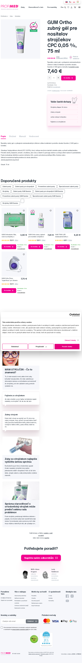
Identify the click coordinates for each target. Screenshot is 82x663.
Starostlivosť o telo (35, 7)
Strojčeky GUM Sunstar (10, 203)
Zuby (22, 7)
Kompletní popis (73, 67)
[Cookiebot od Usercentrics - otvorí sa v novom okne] (71, 314)
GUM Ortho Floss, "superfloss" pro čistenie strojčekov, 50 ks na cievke (10, 279)
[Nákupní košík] (75, 7)
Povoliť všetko (67, 346)
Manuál (22, 136)
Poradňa (34, 595)
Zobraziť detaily (70, 340)
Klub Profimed (36, 605)
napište (46, 538)
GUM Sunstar (56, 90)
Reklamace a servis (37, 603)
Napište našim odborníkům (39, 558)
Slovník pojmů (36, 600)
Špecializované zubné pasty (68, 186)
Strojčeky (17, 16)
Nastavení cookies (19, 608)
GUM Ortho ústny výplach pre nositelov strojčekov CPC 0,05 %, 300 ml (36, 236)
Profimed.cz (4, 16)
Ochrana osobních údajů (21, 605)
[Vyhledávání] (65, 7)
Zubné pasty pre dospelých (24, 186)
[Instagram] (72, 596)
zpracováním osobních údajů (20, 629)
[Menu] (79, 7)
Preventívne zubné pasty (46, 186)
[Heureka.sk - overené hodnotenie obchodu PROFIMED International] (46, 639)
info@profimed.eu (6, 597)
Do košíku (67, 78)
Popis (3, 136)
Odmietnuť (15, 346)
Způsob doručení (19, 598)
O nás (50, 595)
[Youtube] (67, 600)
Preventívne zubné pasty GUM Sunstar (15, 196)
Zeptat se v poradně (6, 600)
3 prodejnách (56, 87)
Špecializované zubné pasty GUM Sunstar (47, 196)
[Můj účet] (71, 7)
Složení (12, 136)
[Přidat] (58, 78)
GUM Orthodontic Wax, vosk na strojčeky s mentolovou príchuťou (9, 236)
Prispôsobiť (40, 346)
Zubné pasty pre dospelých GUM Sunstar (49, 191)
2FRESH (78, 654)
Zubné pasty (6, 186)
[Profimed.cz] (10, 7)
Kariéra (50, 598)
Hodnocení (34, 136)
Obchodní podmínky (20, 595)
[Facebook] (67, 596)
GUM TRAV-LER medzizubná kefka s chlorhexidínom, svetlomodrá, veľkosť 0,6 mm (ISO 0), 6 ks (62, 236)
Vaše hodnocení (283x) (62, 57)
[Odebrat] (50, 78)
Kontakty (51, 600)
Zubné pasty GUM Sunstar (22, 191)
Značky (34, 598)
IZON (73, 654)
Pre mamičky (52, 7)
